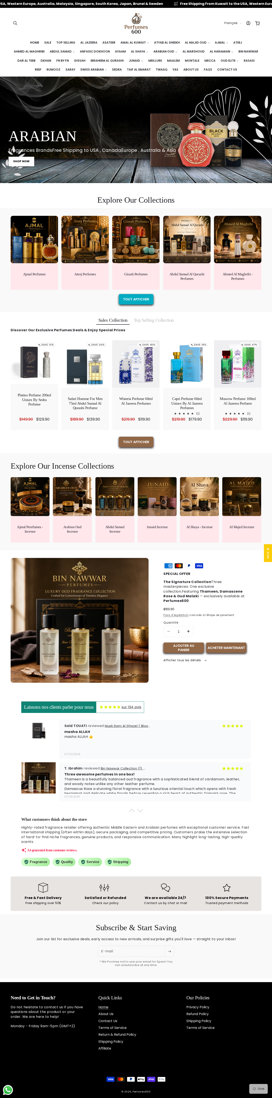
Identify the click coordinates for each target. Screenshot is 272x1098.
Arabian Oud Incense (72, 529)
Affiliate (104, 1048)
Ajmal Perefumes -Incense (30, 529)
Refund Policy (197, 1013)
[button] (15, 23)
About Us (105, 1013)
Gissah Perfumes (136, 274)
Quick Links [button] (110, 997)
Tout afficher (136, 299)
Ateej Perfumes (85, 274)
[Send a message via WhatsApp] (8, 1090)
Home (103, 1007)
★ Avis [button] (268, 553)
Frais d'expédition (176, 615)
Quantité (170, 622)
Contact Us (107, 1020)
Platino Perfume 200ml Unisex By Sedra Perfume (34, 399)
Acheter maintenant (226, 647)
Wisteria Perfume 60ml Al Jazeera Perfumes (136, 401)
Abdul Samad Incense (114, 529)
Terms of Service (112, 1027)
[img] (110, 707)
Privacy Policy (197, 1007)
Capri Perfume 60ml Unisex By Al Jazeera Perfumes (187, 403)
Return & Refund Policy (117, 1034)
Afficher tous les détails (182, 660)
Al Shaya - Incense (199, 527)
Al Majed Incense (241, 527)
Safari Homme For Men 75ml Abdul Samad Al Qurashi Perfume (85, 403)
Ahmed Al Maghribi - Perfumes (238, 276)
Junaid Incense (157, 527)
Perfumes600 (142, 1091)
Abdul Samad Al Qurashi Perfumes (186, 276)
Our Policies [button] (198, 997)
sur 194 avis (131, 707)
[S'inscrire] (169, 951)
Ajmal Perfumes (34, 274)
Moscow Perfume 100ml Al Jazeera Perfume (238, 401)
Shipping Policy (110, 1041)
